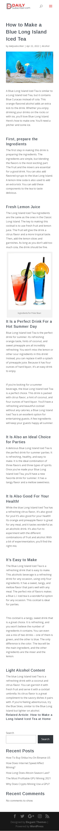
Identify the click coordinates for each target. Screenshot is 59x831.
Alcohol (45, 46)
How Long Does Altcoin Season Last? (28, 773)
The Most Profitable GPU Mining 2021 (28, 778)
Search (10, 733)
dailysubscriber (16, 46)
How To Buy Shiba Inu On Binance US (28, 757)
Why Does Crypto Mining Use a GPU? (28, 784)
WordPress (36, 826)
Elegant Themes (36, 822)
